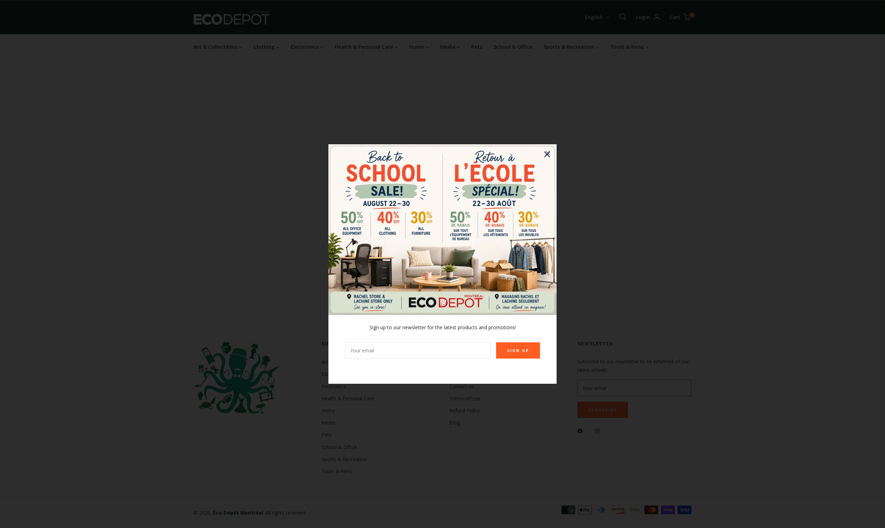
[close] (547, 153)
